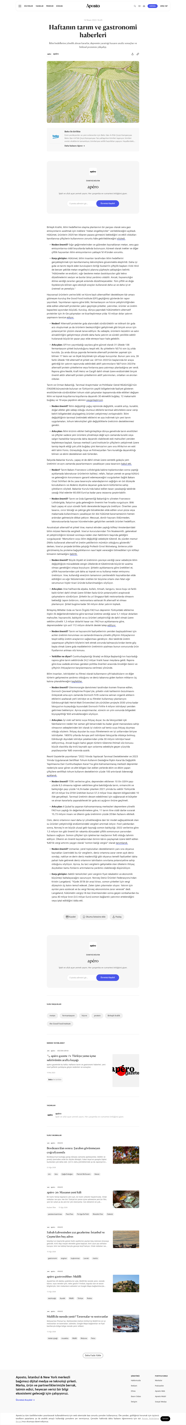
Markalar (158, 1380)
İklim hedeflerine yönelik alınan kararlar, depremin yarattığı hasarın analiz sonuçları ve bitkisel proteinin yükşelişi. (93, 45)
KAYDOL (153, 6)
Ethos (133, 1391)
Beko (50, 1080)
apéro (93, 187)
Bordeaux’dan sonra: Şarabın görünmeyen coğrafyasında (73, 1150)
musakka (64, 1338)
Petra (93, 1338)
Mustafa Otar (98, 1214)
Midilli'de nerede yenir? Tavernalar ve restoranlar (77, 1316)
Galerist (110, 1214)
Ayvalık (62, 1298)
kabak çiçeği (52, 1338)
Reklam (134, 1386)
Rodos (89, 1298)
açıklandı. (52, 775)
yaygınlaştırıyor (94, 400)
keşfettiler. (76, 681)
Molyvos (84, 1338)
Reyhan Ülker (51, 1207)
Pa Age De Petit (83, 1214)
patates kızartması (55, 1214)
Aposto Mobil (160, 1396)
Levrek (86, 1258)
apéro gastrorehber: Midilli (64, 1276)
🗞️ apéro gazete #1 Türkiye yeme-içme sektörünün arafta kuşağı (71, 1058)
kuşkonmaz (75, 1258)
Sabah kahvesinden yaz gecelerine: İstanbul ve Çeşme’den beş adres (76, 1234)
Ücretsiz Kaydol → (25, 1400)
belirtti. (73, 554)
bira (56, 1174)
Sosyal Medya (161, 1402)
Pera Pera (69, 1214)
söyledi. (121, 238)
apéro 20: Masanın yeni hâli (64, 1192)
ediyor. (70, 317)
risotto (95, 1258)
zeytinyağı (52, 1298)
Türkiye (80, 1298)
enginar (64, 1258)
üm (49, 1174)
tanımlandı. (122, 843)
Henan (97, 1174)
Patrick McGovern (83, 1174)
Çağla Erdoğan (67, 1174)
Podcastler (159, 1386)
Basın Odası (136, 1396)
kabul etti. (126, 464)
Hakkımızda (136, 1380)
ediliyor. (111, 625)
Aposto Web (160, 1391)
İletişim (134, 1402)
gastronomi (52, 1258)
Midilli (71, 1298)
